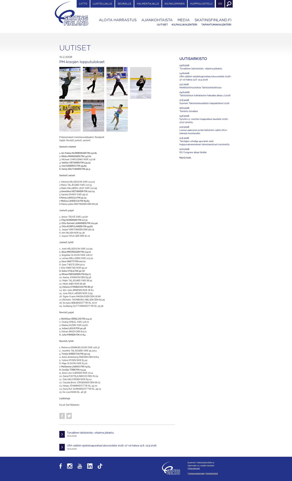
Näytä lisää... (185, 157)
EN (220, 4)
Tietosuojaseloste (196, 473)
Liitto (83, 4)
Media (183, 20)
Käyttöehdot (212, 473)
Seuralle (124, 4)
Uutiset (162, 25)
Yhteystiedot (194, 468)
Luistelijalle (102, 4)
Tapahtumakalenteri (216, 25)
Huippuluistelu (201, 4)
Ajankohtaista (157, 20)
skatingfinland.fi (213, 20)
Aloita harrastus (118, 20)
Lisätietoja (64, 398)
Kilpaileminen (175, 4)
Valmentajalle (148, 4)
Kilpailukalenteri (184, 25)
